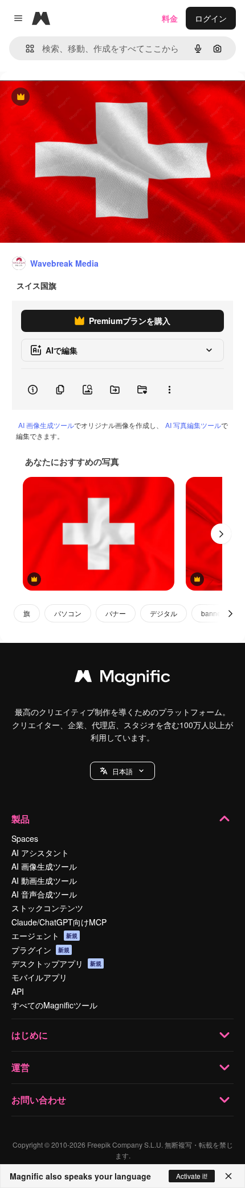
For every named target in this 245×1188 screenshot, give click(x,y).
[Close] (228, 1176)
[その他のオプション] (169, 389)
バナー (115, 613)
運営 (20, 1067)
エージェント (44, 935)
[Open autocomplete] (25, 48)
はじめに (29, 1034)
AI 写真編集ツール (193, 425)
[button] (122, 771)
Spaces (24, 838)
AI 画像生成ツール (46, 425)
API (17, 991)
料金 (170, 18)
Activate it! (191, 1176)
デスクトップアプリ (56, 963)
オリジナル (78, 97)
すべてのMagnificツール (54, 1005)
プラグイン (40, 950)
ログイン (211, 18)
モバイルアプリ (39, 977)
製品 (20, 818)
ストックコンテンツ (47, 907)
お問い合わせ (38, 1099)
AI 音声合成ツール (44, 894)
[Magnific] (122, 678)
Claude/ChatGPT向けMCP (59, 922)
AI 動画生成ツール (44, 880)
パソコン (67, 613)
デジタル (163, 613)
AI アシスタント (40, 852)
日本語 (122, 771)
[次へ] (221, 534)
